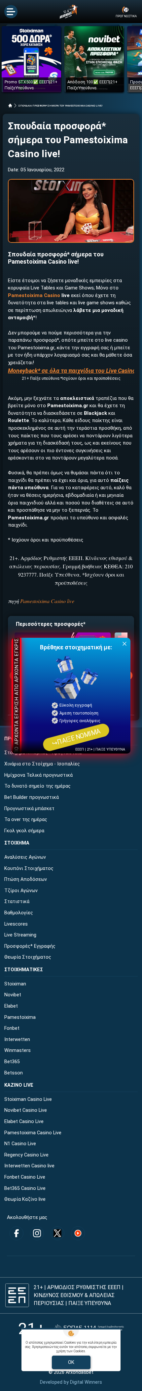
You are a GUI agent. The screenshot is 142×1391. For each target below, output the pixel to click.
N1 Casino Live (20, 1144)
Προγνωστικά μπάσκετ (29, 808)
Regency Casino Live (26, 1155)
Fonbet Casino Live (24, 1177)
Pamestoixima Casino (34, 295)
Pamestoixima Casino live (47, 600)
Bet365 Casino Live (25, 1188)
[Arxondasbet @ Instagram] (37, 1233)
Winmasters (17, 1050)
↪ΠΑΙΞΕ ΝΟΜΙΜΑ (76, 737)
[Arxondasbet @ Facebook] (16, 1233)
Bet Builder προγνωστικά (31, 797)
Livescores (16, 924)
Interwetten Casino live (29, 1166)
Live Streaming (20, 935)
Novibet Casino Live (25, 1110)
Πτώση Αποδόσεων (25, 879)
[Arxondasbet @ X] (57, 1233)
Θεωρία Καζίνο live (25, 1199)
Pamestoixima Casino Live (32, 1133)
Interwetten (17, 1039)
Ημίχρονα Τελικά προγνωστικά (38, 775)
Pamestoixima (20, 1017)
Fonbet (11, 1028)
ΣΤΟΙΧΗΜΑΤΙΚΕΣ (23, 970)
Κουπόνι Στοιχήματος (28, 868)
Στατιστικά (16, 901)
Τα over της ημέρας (25, 819)
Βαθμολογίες (18, 913)
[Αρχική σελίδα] (10, 106)
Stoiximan (15, 984)
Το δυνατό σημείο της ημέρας (37, 786)
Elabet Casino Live (24, 1121)
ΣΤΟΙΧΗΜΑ (16, 843)
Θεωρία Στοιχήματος (27, 957)
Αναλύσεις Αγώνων (25, 857)
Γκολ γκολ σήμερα (24, 831)
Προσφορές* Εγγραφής (29, 946)
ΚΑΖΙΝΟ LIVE (18, 1085)
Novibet (12, 995)
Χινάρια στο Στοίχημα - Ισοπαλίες (42, 764)
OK (71, 1362)
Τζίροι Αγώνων (21, 890)
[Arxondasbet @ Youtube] (78, 1233)
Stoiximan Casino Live (28, 1099)
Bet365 (12, 1062)
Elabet (11, 1006)
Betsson (13, 1073)
